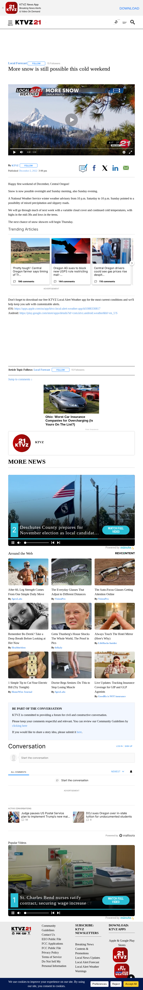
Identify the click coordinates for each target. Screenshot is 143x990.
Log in (119, 746)
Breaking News (84, 944)
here (79, 732)
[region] (71, 790)
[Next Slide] (131, 263)
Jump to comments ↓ (20, 379)
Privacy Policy (50, 952)
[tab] (18, 772)
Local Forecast (42, 369)
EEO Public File (51, 939)
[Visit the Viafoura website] (127, 835)
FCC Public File (51, 948)
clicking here (19, 725)
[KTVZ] (30, 22)
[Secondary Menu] (13, 22)
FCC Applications (52, 943)
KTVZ (15, 165)
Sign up (128, 746)
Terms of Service (52, 957)
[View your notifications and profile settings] (131, 771)
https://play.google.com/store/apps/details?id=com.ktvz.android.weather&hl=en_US (68, 313)
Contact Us (48, 934)
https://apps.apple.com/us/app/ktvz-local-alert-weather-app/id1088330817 (57, 308)
